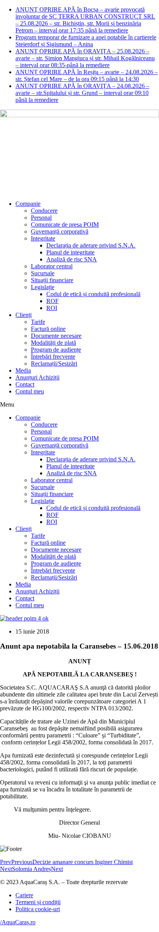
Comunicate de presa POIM (65, 224)
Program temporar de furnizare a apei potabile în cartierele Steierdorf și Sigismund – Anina (85, 40)
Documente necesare (56, 335)
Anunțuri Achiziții (37, 377)
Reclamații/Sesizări (54, 363)
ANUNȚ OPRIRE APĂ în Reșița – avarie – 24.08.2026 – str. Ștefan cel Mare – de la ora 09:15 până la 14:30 (86, 75)
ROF (52, 301)
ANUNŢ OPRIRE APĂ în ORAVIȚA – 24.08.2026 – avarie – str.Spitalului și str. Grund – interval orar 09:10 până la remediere (82, 93)
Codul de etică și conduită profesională (93, 294)
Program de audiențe (56, 349)
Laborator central (52, 266)
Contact (24, 384)
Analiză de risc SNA (71, 259)
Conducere (44, 210)
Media (23, 370)
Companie (28, 203)
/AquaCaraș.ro (18, 922)
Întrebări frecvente (53, 356)
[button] (79, 404)
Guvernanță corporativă (59, 231)
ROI (51, 308)
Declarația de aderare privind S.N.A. (90, 245)
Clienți (23, 315)
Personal (41, 217)
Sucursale (42, 273)
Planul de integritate (70, 252)
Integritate (43, 238)
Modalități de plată (53, 342)
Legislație (42, 287)
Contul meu (29, 391)
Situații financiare (52, 280)
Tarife (38, 322)
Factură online (48, 328)
